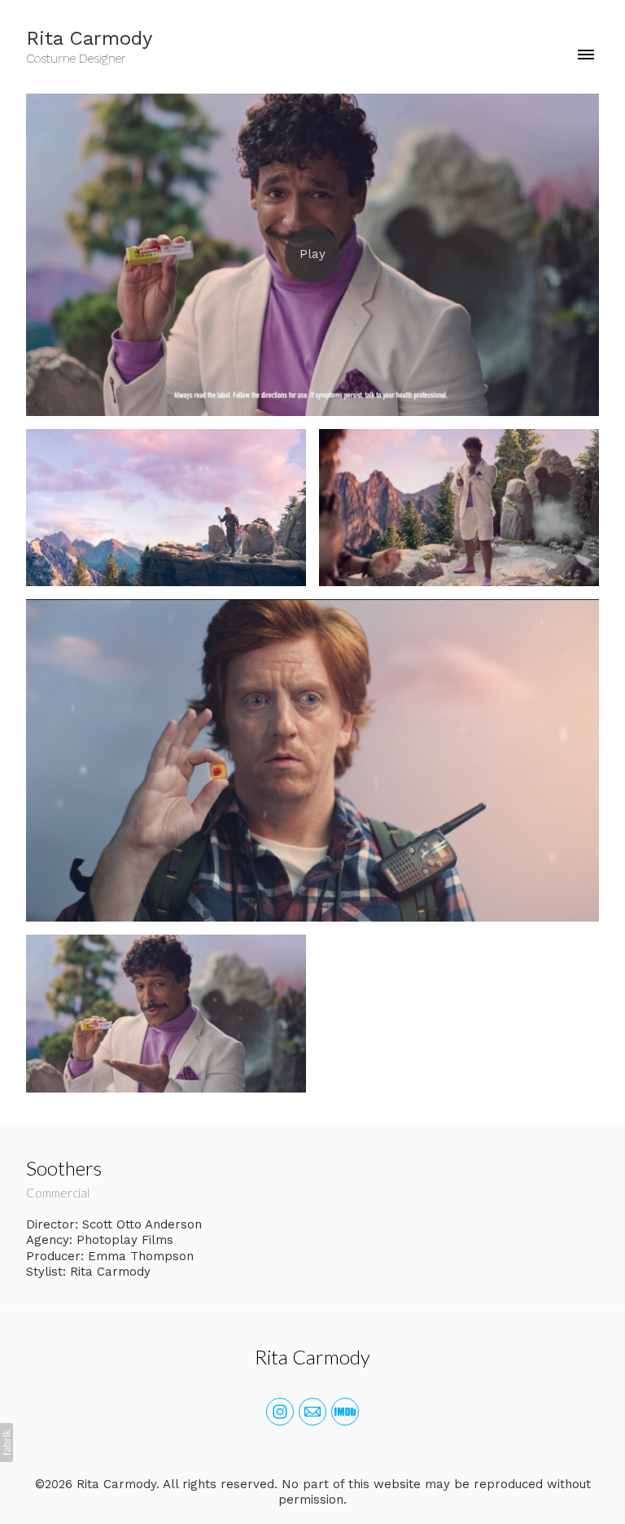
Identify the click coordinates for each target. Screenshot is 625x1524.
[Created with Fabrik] (6, 1442)
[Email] (312, 1411)
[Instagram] (280, 1411)
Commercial (58, 1192)
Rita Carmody (312, 1357)
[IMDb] (345, 1411)
